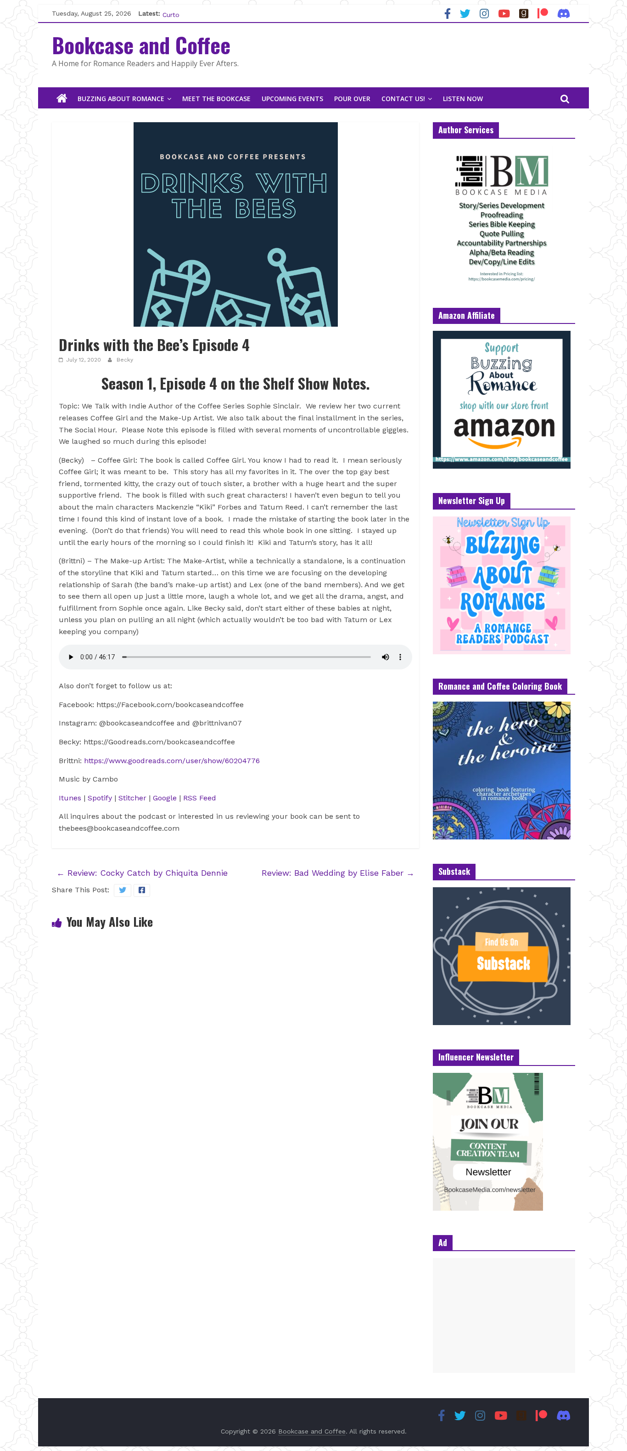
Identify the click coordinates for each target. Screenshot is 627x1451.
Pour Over (352, 98)
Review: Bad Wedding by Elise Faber (338, 873)
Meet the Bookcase (216, 98)
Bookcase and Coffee (141, 44)
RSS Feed (199, 798)
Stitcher (132, 798)
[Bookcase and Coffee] (62, 98)
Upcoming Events (292, 98)
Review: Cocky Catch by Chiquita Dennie (142, 873)
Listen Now (463, 98)
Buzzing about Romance (121, 98)
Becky (125, 360)
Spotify (101, 798)
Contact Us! (403, 98)
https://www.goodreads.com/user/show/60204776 (172, 760)
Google (165, 798)
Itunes (70, 798)
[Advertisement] (504, 1315)
